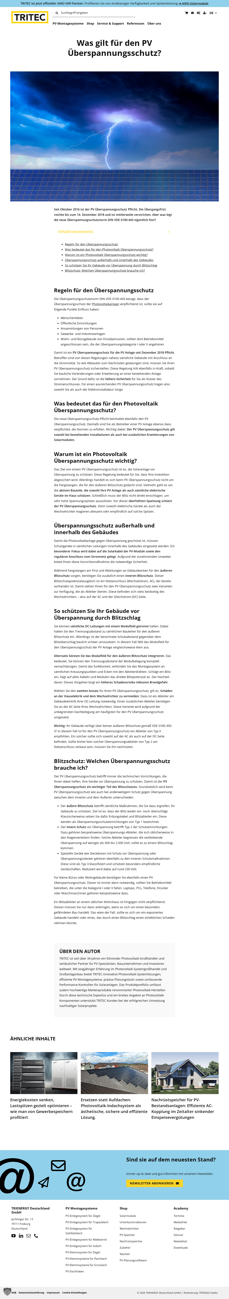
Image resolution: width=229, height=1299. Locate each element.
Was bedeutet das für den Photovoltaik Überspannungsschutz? (109, 249)
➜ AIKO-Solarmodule (193, 3)
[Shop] (186, 13)
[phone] (36, 1236)
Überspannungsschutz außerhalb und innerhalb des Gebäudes (109, 260)
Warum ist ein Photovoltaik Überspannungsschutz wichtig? (106, 255)
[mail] (28, 1236)
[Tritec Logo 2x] (29, 13)
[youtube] (13, 1236)
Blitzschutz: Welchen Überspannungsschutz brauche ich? (105, 270)
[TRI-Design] (198, 13)
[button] (114, 231)
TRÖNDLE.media (208, 1292)
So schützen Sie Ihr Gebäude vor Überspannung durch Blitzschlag (111, 265)
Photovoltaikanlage (105, 304)
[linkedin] (21, 1236)
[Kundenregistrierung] (205, 13)
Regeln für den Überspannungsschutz (91, 244)
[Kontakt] (192, 13)
